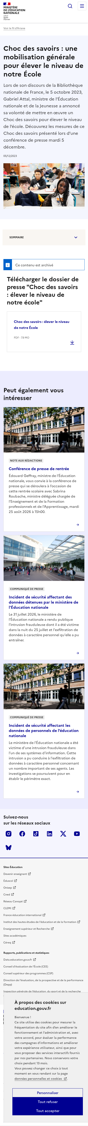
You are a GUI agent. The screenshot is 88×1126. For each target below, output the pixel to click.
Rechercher (70, 6)
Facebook (22, 834)
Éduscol (8, 881)
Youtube (77, 834)
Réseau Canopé (13, 901)
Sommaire (16, 237)
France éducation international (22, 915)
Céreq (7, 943)
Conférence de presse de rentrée (39, 469)
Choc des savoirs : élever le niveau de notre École (41, 324)
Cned (6, 895)
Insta (8, 834)
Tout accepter (47, 1110)
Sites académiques (14, 936)
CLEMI (7, 908)
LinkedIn (49, 834)
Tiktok (36, 834)
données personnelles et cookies (39, 1079)
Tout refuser (48, 1101)
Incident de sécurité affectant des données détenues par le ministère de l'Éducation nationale (43, 602)
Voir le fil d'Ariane (14, 28)
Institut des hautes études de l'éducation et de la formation (39, 922)
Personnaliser (47, 1092)
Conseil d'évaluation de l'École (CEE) (25, 967)
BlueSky (8, 847)
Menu (82, 6)
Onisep (7, 888)
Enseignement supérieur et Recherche (26, 929)
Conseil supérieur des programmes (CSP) (28, 973)
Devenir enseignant (15, 874)
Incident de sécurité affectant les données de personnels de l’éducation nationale (44, 731)
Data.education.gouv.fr (17, 960)
